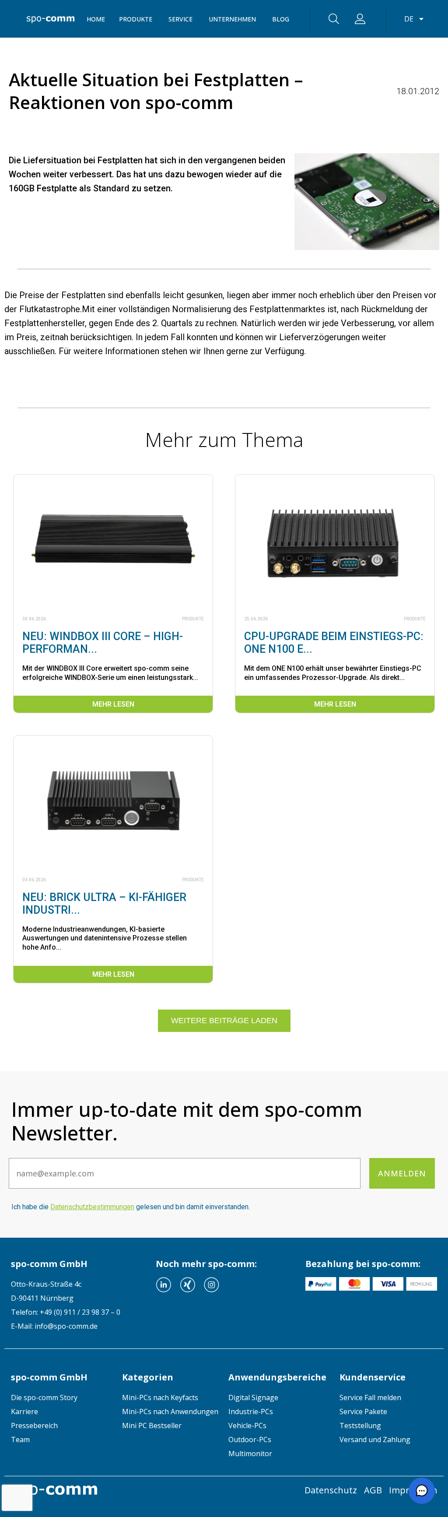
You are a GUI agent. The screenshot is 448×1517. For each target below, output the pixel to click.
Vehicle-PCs (247, 1425)
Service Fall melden (370, 1397)
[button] (422, 1491)
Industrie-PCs (250, 1411)
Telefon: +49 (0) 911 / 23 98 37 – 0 (65, 1312)
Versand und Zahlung (375, 1439)
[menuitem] (60, 1397)
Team (20, 1439)
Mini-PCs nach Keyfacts (160, 1397)
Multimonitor (250, 1453)
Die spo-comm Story (44, 1397)
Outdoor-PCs (249, 1439)
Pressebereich (34, 1425)
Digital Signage (253, 1397)
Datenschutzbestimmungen (92, 1207)
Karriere (24, 1411)
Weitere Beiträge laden (224, 1020)
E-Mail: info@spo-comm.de (54, 1326)
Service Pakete (363, 1411)
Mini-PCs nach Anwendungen (170, 1411)
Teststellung (360, 1425)
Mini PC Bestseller (152, 1425)
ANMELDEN (402, 1173)
